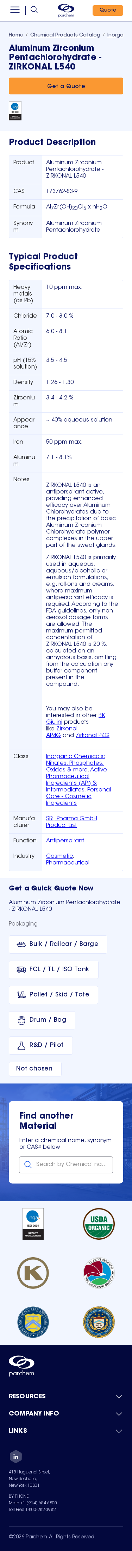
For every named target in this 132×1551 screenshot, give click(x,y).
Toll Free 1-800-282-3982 (32, 1510)
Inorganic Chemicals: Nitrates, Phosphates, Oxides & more (75, 763)
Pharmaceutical (67, 863)
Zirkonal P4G (92, 735)
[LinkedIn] (16, 1458)
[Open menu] (15, 11)
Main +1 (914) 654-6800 (33, 1503)
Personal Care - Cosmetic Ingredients (78, 796)
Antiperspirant (65, 841)
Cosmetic (59, 856)
